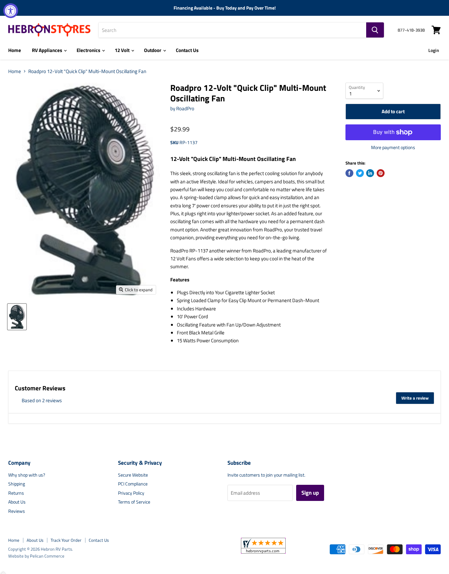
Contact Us (187, 50)
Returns (16, 492)
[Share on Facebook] (349, 173)
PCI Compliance (133, 483)
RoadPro (185, 108)
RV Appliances (47, 50)
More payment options (393, 147)
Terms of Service (134, 501)
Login (433, 50)
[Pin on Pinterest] (381, 173)
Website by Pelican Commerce (36, 556)
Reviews (16, 511)
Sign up (310, 492)
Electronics (89, 50)
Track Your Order (66, 540)
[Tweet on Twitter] (360, 173)
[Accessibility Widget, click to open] (10, 10)
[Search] (375, 30)
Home (14, 50)
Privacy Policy (131, 492)
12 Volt (122, 50)
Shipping (16, 483)
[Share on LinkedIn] (370, 173)
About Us (17, 501)
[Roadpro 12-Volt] (17, 317)
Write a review (415, 398)
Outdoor (153, 50)
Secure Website (133, 474)
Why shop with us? (26, 474)
